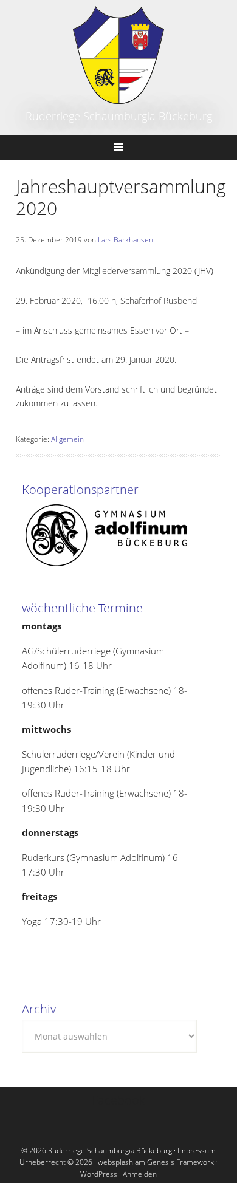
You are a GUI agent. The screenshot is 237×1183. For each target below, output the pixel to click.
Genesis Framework (180, 1162)
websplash (115, 1162)
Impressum (196, 1150)
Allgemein (67, 439)
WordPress (98, 1174)
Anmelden (140, 1174)
